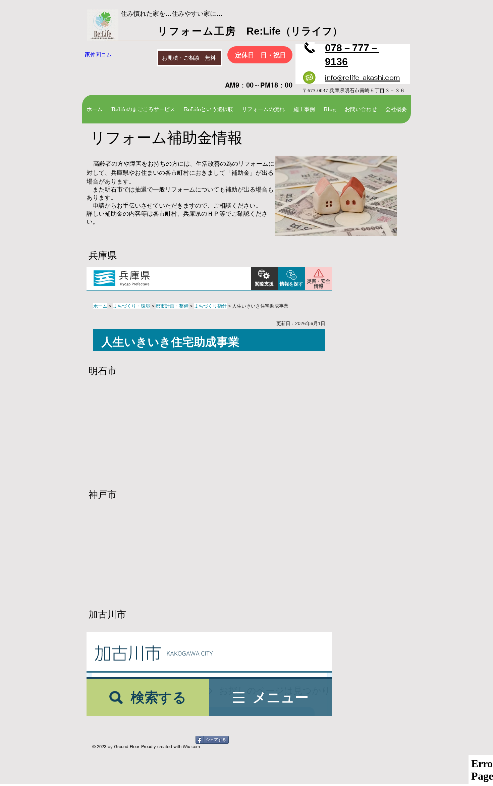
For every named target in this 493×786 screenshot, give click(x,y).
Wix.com (191, 746)
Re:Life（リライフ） (289, 31)
